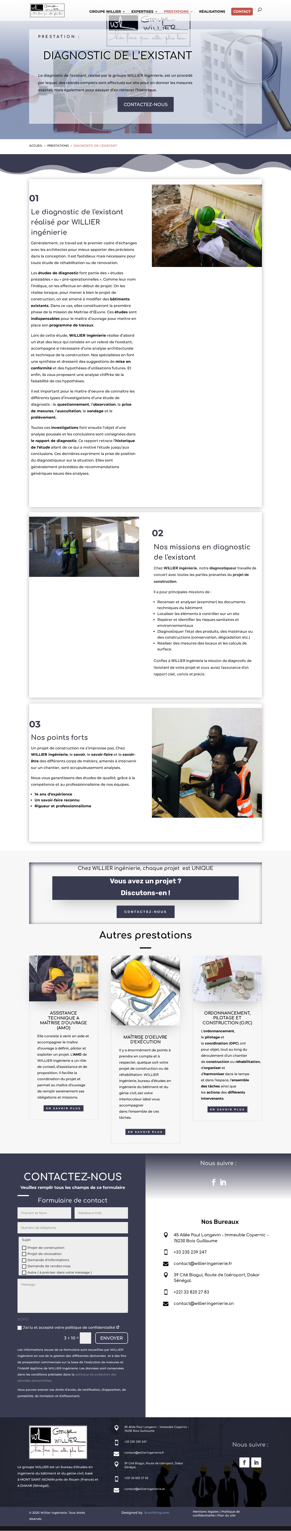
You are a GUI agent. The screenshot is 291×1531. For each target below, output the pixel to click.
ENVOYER (111, 1338)
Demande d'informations (48, 1260)
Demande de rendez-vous (49, 1266)
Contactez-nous (145, 912)
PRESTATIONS (176, 12)
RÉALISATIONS (212, 12)
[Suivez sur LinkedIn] (223, 1182)
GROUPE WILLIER (105, 12)
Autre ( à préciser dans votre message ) (60, 1272)
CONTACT (242, 11)
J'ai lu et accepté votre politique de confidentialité (69, 1327)
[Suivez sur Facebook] (214, 1182)
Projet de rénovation (45, 1254)
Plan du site (226, 1515)
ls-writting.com (156, 1513)
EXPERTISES (142, 12)
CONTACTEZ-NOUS (146, 104)
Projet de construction (46, 1248)
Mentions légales (206, 1511)
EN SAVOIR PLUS (63, 1108)
